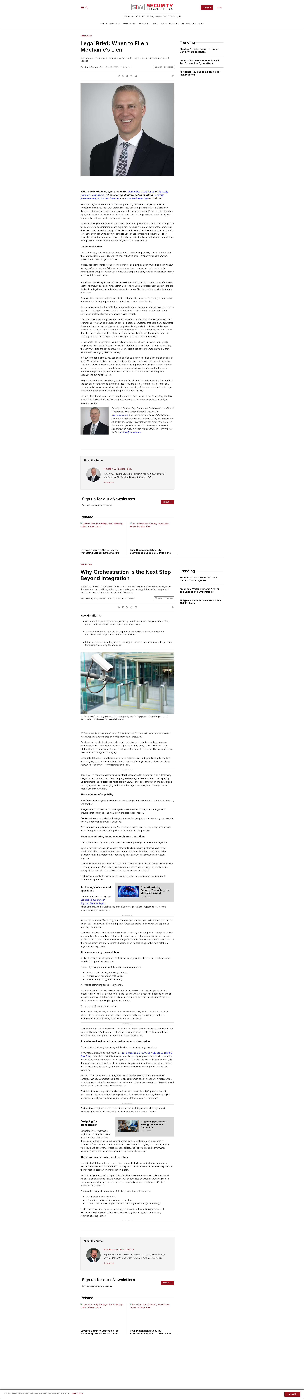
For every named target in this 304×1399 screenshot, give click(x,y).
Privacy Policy (77, 1393)
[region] (152, 1394)
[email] (136, 76)
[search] (87, 7)
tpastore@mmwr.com (130, 432)
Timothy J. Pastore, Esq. (92, 67)
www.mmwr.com (120, 415)
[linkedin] (123, 76)
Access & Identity (169, 23)
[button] (82, 7)
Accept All (292, 1394)
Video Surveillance (148, 23)
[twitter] (127, 76)
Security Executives (110, 23)
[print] (173, 76)
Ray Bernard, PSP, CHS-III (93, 598)
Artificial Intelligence (193, 23)
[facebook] (118, 76)
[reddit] (131, 76)
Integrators (129, 23)
